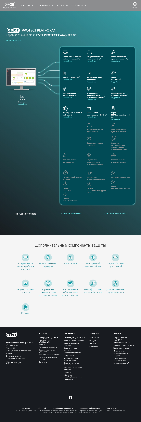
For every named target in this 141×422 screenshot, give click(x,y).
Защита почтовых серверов (71, 349)
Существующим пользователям (119, 359)
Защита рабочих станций (74, 340)
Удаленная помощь (121, 348)
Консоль (25, 313)
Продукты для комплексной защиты (44, 342)
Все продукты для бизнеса (74, 338)
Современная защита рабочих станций (25, 266)
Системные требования (71, 213)
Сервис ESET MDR (67, 189)
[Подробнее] (113, 109)
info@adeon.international (15, 358)
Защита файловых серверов (71, 344)
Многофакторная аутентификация (71, 359)
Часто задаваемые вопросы (120, 354)
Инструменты (119, 351)
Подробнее (22, 104)
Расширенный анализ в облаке (73, 368)
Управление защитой (72, 352)
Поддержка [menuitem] (78, 5)
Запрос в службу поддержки (120, 339)
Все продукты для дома (48, 338)
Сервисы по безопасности (123, 345)
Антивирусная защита (48, 347)
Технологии (93, 346)
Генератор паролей (121, 363)
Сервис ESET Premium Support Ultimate (96, 190)
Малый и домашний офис (49, 354)
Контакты (92, 343)
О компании (94, 338)
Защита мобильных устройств (47, 351)
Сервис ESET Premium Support (120, 187)
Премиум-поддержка (121, 342)
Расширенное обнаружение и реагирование (70, 292)
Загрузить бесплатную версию (48, 358)
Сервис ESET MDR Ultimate (71, 199)
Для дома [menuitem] (25, 5)
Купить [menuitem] (61, 5)
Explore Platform (13, 40)
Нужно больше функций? (114, 213)
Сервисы (67, 372)
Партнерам (68, 380)
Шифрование (70, 263)
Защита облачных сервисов (71, 364)
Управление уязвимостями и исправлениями (48, 292)
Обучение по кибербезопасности (73, 376)
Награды (92, 340)
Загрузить (43, 362)
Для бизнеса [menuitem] (44, 5)
